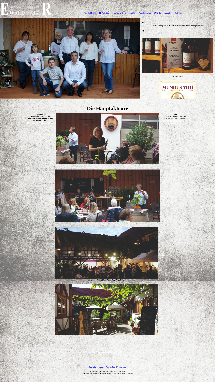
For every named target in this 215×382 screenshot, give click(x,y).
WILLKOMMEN (89, 13)
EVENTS (157, 13)
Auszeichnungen (145, 13)
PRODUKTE (104, 13)
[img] (26, 9)
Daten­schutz (111, 367)
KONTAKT (179, 13)
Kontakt (101, 367)
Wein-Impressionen (119, 13)
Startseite (92, 367)
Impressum (121, 367)
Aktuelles (167, 13)
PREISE (132, 13)
